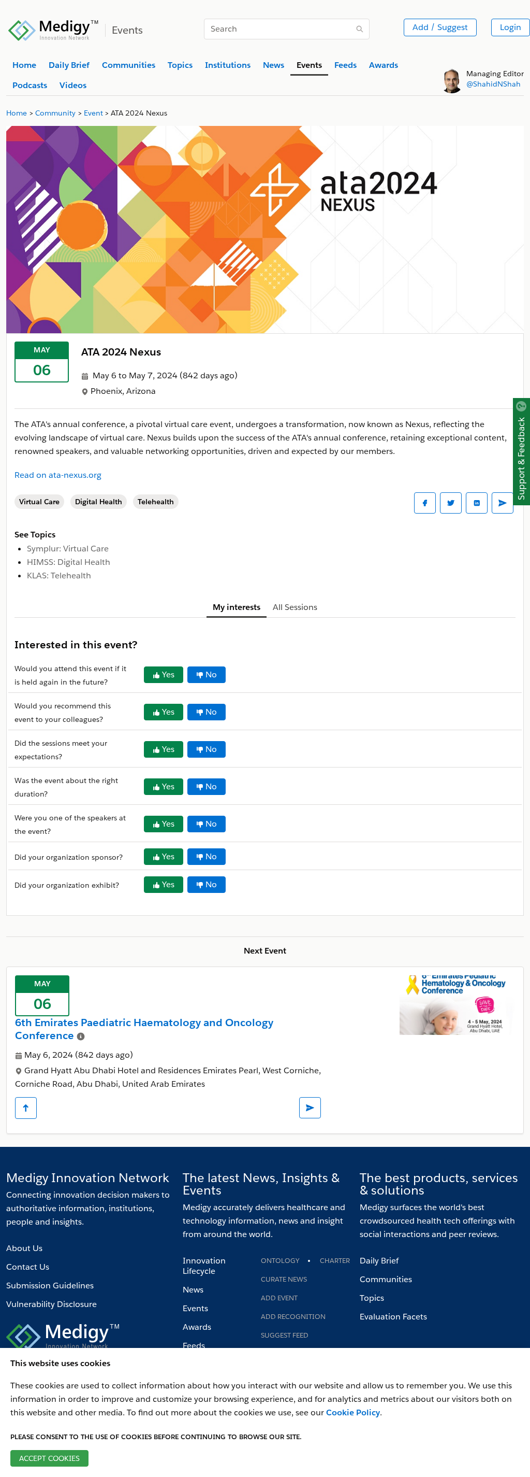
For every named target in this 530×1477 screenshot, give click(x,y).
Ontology (280, 1260)
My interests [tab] (236, 607)
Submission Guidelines (50, 1285)
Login (510, 27)
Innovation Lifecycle (204, 1265)
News (193, 1289)
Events (195, 1308)
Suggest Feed (284, 1335)
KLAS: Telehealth (59, 575)
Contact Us (27, 1266)
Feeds (194, 1345)
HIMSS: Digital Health (68, 562)
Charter (335, 1260)
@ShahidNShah (493, 84)
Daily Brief (379, 1260)
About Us (24, 1248)
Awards (197, 1327)
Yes (168, 674)
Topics (372, 1298)
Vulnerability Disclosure (51, 1304)
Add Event (279, 1298)
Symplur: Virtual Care (68, 548)
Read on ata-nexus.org (57, 475)
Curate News (284, 1279)
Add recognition (293, 1316)
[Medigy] (53, 29)
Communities (386, 1279)
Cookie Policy (353, 1412)
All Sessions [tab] (295, 607)
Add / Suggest (440, 27)
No (211, 674)
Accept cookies (49, 1458)
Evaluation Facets (393, 1316)
